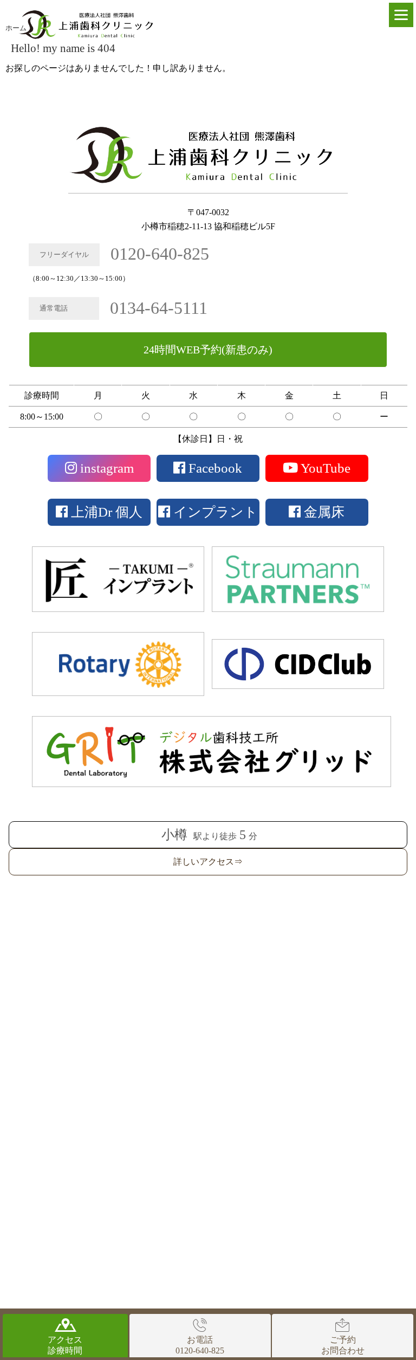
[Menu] (401, 15)
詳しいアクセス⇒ (208, 861)
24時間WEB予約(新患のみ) (208, 350)
